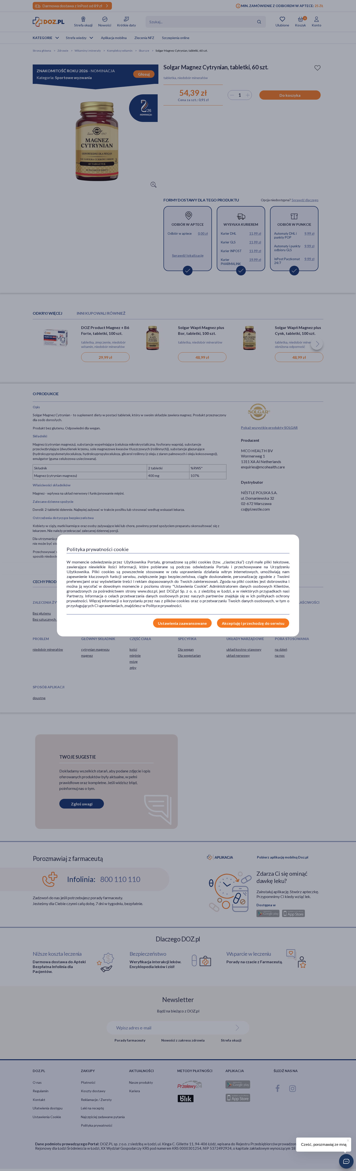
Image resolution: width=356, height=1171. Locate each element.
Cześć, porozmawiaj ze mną (323, 1144)
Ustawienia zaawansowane (182, 623)
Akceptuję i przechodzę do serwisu (253, 623)
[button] (346, 1161)
